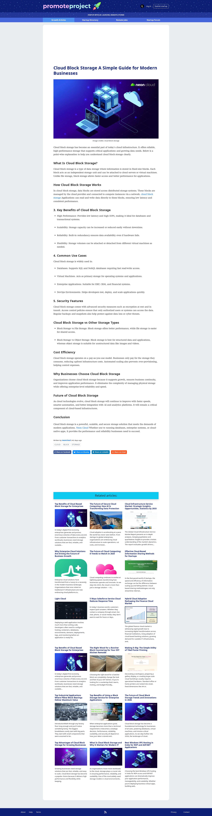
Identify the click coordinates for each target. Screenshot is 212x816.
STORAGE (76, 444)
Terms (38, 812)
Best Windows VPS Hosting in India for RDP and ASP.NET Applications (139, 745)
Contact (186, 812)
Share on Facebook (63, 452)
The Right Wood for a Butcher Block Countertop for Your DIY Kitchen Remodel (104, 650)
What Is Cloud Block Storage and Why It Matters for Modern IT (106, 743)
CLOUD (57, 444)
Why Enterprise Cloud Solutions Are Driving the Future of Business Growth (70, 553)
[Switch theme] (142, 6)
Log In (148, 6)
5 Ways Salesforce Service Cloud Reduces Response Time (105, 599)
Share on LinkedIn (102, 452)
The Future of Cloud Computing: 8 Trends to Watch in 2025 (105, 552)
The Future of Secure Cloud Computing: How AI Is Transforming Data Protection (104, 506)
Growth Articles (58, 20)
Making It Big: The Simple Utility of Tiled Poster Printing (140, 648)
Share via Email (120, 452)
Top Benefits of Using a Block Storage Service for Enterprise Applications (104, 697)
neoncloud (66, 440)
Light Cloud (60, 598)
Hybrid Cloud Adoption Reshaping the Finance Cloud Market (139, 601)
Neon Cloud (82, 427)
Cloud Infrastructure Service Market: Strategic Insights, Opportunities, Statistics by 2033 (141, 506)
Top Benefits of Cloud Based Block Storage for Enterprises (69, 504)
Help (31, 812)
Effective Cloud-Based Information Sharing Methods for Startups (139, 553)
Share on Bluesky (82, 452)
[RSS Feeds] (105, 812)
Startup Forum (153, 20)
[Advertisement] (106, 46)
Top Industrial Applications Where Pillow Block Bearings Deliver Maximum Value (68, 697)
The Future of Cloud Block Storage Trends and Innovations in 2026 (140, 697)
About (23, 812)
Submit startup (161, 6)
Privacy (173, 812)
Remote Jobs (122, 20)
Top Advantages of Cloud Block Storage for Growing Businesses (70, 743)
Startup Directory (90, 20)
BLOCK (66, 444)
